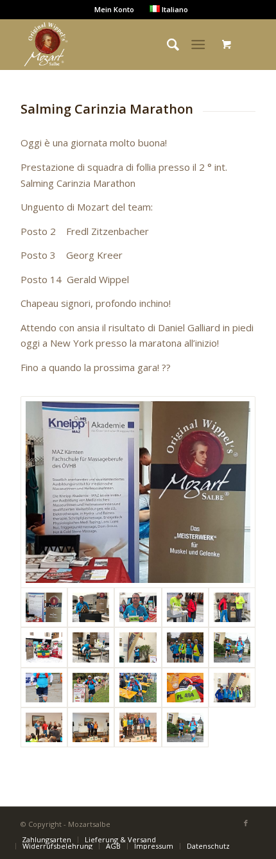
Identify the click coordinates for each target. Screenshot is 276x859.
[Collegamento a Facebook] (245, 823)
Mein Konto (114, 9)
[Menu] (198, 44)
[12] (185, 647)
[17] (185, 687)
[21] (137, 727)
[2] (138, 492)
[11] (137, 647)
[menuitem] (46, 839)
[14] (44, 687)
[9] (44, 647)
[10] (90, 647)
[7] (232, 607)
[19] (44, 727)
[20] (90, 727)
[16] (137, 687)
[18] (232, 687)
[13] (232, 647)
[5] (137, 607)
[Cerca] (166, 44)
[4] (90, 607)
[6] (185, 607)
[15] (90, 687)
